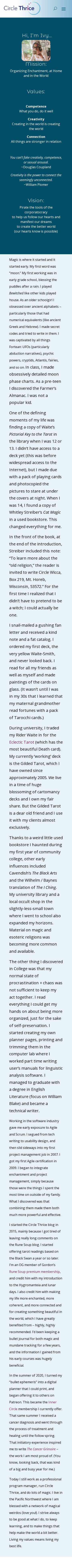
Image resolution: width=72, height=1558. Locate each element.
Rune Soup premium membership (34, 1271)
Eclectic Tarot (21, 742)
